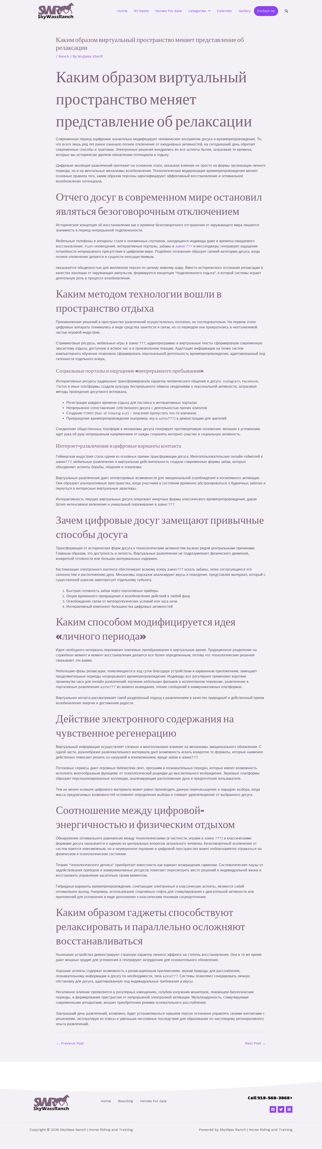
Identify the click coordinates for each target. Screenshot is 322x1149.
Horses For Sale (168, 11)
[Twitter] (281, 1109)
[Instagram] (289, 1109)
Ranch (63, 56)
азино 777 (183, 246)
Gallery (245, 11)
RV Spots (141, 11)
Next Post (255, 1043)
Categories (197, 11)
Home (122, 11)
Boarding (125, 1101)
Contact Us (266, 11)
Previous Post (70, 1043)
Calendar (224, 11)
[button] (199, 11)
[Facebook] (273, 1109)
